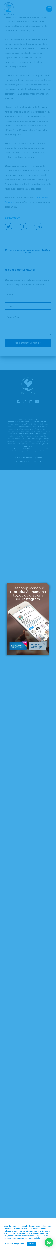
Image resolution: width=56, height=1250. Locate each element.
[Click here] (18, 645)
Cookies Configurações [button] (14, 1243)
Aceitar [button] (31, 1244)
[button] (38, 645)
